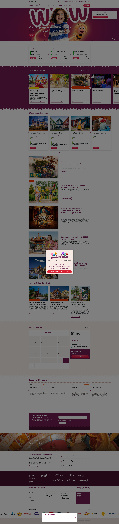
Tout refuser (72, 518)
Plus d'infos (44, 518)
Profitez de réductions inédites (59, 271)
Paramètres (72, 520)
